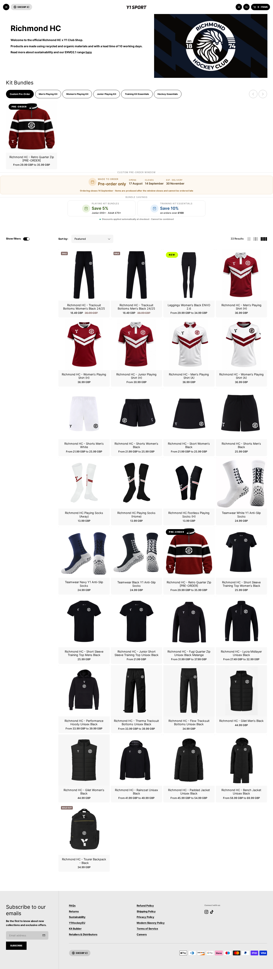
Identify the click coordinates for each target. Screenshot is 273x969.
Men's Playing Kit (48, 94)
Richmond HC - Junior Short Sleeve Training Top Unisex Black (136, 653)
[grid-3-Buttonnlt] (255, 239)
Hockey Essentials (167, 94)
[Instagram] (206, 912)
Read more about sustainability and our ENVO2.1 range (51, 52)
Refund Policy (145, 905)
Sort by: (63, 238)
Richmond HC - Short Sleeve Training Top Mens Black (84, 653)
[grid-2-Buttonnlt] (249, 239)
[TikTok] (212, 912)
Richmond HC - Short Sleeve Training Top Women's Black (241, 584)
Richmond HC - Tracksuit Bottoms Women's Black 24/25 (84, 306)
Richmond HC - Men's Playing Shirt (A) (189, 376)
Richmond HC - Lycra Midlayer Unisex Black (241, 653)
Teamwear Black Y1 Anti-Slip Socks (136, 584)
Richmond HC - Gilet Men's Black (241, 720)
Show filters (13, 238)
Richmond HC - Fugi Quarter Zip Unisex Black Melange (188, 653)
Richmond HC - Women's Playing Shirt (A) (241, 376)
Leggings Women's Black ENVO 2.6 (189, 306)
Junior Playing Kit (106, 94)
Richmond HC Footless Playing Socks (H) (188, 514)
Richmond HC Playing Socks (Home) (136, 514)
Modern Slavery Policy (151, 922)
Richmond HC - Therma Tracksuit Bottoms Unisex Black (136, 722)
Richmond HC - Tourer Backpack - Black (84, 861)
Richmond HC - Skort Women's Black (189, 445)
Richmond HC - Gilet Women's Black (84, 791)
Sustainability (77, 917)
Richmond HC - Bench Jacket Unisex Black (241, 791)
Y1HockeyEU (77, 922)
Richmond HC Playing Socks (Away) (84, 514)
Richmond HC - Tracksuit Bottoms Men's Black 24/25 (136, 306)
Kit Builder (75, 928)
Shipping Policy (146, 911)
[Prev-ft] (43, 935)
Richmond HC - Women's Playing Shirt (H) (84, 376)
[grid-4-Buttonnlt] (264, 239)
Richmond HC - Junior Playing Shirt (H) (136, 376)
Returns (74, 911)
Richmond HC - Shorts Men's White (84, 445)
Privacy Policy (145, 917)
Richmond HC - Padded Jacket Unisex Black (189, 791)
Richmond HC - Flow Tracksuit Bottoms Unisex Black (188, 722)
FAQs (72, 905)
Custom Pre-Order (20, 94)
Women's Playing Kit (77, 94)
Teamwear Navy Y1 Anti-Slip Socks (84, 583)
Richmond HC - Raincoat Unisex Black (136, 791)
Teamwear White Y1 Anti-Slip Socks (241, 514)
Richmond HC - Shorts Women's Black (136, 445)
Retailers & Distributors (83, 934)
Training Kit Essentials (137, 94)
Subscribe (16, 945)
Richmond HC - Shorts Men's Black (241, 445)
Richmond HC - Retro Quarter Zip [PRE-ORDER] (31, 158)
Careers (142, 934)
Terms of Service (147, 928)
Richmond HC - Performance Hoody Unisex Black (84, 722)
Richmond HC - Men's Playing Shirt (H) (241, 306)
